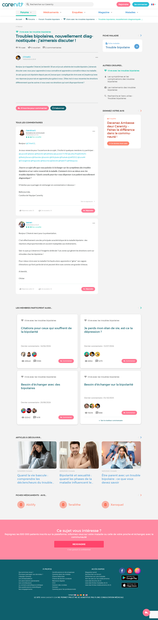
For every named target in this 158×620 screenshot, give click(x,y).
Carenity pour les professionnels (64, 589)
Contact (55, 587)
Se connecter (140, 4)
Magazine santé (91, 572)
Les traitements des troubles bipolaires (122, 88)
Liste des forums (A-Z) (93, 581)
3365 (39, 361)
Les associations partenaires (29, 581)
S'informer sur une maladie (95, 576)
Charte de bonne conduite (62, 578)
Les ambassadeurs (25, 578)
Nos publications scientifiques (30, 587)
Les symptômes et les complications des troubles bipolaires (121, 79)
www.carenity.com (49, 597)
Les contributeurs (25, 583)
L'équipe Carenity (25, 576)
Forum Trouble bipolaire (49, 19)
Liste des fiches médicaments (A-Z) (98, 585)
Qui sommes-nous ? (26, 572)
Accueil (19, 19)
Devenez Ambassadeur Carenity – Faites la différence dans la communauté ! (121, 129)
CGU (53, 583)
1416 (38, 417)
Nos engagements (25, 589)
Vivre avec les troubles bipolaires (80, 19)
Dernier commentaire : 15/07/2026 (99, 346)
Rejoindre (123, 4)
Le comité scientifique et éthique (31, 585)
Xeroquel (117, 504)
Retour (20, 27)
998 (100, 413)
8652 (90, 361)
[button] (26, 13)
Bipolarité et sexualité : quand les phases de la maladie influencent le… (76, 479)
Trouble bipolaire (118, 47)
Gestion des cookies (59, 585)
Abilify (30, 504)
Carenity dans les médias (61, 574)
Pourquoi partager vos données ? (31, 574)
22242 (27, 417)
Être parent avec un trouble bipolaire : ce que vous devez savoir (121, 479)
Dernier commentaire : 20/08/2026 (36, 402)
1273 (101, 361)
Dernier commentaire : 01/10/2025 (99, 398)
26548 (28, 361)
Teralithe (74, 504)
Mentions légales (58, 581)
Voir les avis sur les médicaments (97, 578)
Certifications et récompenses (63, 572)
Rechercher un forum (93, 574)
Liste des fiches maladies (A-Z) (96, 583)
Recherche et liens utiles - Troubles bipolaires (120, 97)
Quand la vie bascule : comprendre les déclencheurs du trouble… (35, 479)
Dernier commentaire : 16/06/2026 (36, 346)
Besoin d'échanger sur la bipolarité (108, 384)
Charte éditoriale (58, 576)
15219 (90, 413)
